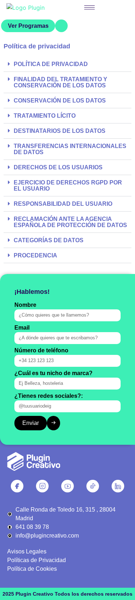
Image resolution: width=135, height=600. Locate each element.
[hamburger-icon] (89, 7)
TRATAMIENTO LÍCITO (45, 116)
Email (22, 328)
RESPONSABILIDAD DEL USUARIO (63, 204)
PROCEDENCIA (35, 255)
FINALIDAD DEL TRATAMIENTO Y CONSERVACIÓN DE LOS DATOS (60, 82)
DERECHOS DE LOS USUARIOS (58, 167)
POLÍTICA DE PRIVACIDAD (51, 64)
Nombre (25, 305)
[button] (67, 64)
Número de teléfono (41, 350)
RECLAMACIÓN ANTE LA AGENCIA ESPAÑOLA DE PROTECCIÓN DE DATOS (70, 222)
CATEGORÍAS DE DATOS (49, 240)
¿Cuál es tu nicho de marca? (53, 373)
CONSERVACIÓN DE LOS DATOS (60, 100)
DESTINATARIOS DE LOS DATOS (59, 131)
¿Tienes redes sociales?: (48, 396)
